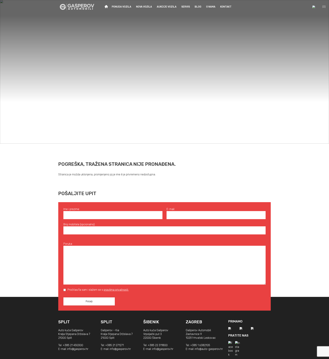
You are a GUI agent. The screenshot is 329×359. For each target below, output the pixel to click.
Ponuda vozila (121, 6)
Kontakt (225, 6)
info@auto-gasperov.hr (209, 349)
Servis (185, 6)
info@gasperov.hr (77, 349)
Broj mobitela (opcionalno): (79, 224)
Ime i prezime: (71, 209)
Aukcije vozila (166, 6)
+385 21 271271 (114, 345)
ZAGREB (194, 322)
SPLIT (64, 322)
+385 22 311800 (158, 345)
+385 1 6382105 (200, 345)
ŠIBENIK (151, 322)
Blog (198, 6)
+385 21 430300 (73, 345)
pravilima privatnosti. (116, 289)
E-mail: (171, 209)
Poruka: (67, 243)
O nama (210, 6)
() (324, 6)
